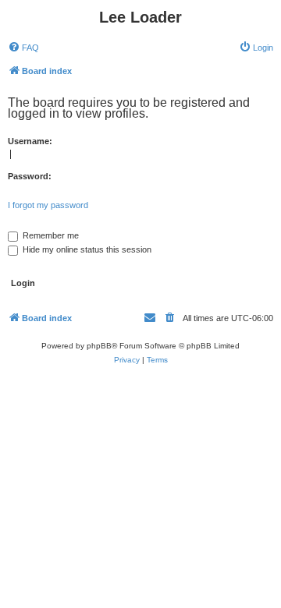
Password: (30, 176)
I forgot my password (48, 205)
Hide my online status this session (85, 249)
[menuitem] (23, 47)
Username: (30, 141)
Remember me (49, 235)
